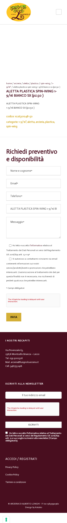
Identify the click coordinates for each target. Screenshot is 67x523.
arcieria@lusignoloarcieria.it (25, 362)
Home (9, 83)
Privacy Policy (11, 467)
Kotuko (38, 507)
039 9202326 (16, 358)
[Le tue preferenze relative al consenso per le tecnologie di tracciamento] (6, 519)
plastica (34, 83)
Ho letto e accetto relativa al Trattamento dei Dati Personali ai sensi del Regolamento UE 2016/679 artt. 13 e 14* (33, 250)
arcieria (17, 83)
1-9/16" (22, 122)
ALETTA (26, 83)
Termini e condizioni (15, 482)
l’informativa (35, 245)
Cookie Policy (12, 474)
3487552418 (16, 366)
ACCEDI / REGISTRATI (21, 459)
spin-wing (45, 83)
